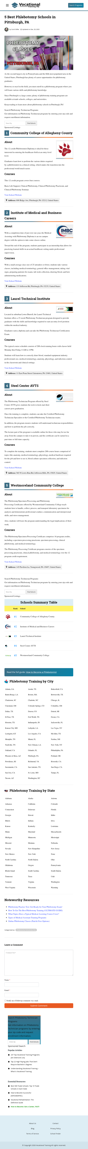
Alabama (8, 798)
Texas (30, 876)
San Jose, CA (10, 772)
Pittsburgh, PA (33, 756)
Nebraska (54, 843)
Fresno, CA (55, 717)
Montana (31, 843)
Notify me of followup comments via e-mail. (22, 1000)
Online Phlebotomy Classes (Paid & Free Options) (29, 921)
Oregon (31, 865)
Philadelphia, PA (57, 750)
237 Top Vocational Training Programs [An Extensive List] (25, 1056)
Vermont (8, 882)
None (53, 854)
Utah (53, 876)
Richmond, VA (33, 761)
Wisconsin (32, 887)
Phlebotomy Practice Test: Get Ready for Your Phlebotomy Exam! (35, 906)
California (31, 804)
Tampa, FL (55, 772)
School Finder (55, 1134)
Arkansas (8, 804)
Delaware (31, 809)
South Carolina (33, 871)
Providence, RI (10, 761)
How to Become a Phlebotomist (41, 672)
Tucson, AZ (9, 778)
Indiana (30, 820)
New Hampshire (34, 848)
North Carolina (10, 859)
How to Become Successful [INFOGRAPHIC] (21, 1094)
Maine (7, 832)
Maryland (31, 832)
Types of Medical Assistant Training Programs (27, 917)
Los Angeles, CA (34, 733)
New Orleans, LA (34, 745)
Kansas (7, 826)
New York (32, 854)
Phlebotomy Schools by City (26, 930)
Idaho (53, 815)
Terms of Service (32, 1134)
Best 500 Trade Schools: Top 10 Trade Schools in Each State (25, 1087)
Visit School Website (13, 194)
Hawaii (30, 815)
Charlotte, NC (33, 700)
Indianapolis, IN (34, 722)
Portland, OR (56, 756)
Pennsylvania (56, 865)
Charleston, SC (10, 700)
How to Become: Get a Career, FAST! (25, 1107)
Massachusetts (56, 832)
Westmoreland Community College (34, 655)
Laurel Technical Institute (30, 636)
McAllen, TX (56, 733)
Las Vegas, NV (56, 728)
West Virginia (10, 887)
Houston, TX (10, 722)
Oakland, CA (10, 750)
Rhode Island (10, 871)
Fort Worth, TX (33, 717)
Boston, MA (32, 694)
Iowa (53, 820)
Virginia (31, 882)
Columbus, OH (56, 706)
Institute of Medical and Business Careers (37, 626)
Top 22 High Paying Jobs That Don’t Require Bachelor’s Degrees (24, 1063)
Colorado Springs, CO (36, 706)
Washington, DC (34, 778)
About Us (32, 1123)
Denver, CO (32, 711)
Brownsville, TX (57, 694)
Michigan (8, 837)
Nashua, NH (55, 739)
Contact (55, 1123)
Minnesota (32, 837)
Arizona (54, 798)
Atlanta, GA (9, 689)
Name (7, 980)
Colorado (54, 804)
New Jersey (55, 848)
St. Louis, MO (33, 772)
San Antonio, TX (34, 767)
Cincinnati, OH (10, 706)
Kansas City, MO (11, 728)
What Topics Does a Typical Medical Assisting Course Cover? (33, 913)
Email (7, 990)
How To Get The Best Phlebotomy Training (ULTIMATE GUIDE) (35, 910)
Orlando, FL (32, 750)
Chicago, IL (55, 700)
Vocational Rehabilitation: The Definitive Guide (22, 1101)
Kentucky (31, 826)
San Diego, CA (56, 767)
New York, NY (56, 745)
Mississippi (55, 837)
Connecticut (9, 809)
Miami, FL (32, 739)
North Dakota (33, 859)
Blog (32, 1128)
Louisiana (54, 826)
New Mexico (10, 854)
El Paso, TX (9, 717)
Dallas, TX (9, 711)
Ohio (53, 859)
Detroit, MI (55, 711)
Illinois (7, 820)
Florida (53, 809)
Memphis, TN (10, 739)
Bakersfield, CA (57, 689)
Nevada (8, 848)
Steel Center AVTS (28, 645)
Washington (55, 882)
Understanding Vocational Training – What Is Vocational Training (25, 1069)
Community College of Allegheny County (37, 616)
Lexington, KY (10, 733)
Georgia (8, 815)
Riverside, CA (56, 761)
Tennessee (9, 876)
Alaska (30, 798)
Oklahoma (9, 865)
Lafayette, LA (33, 728)
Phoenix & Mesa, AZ (13, 756)
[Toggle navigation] (7, 5)
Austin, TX (32, 689)
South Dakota (56, 871)
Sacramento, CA (11, 767)
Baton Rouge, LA (11, 694)
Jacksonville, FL (57, 722)
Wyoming (54, 887)
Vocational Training (43, 1145)
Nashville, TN (10, 745)
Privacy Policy (55, 1128)
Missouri (8, 843)
